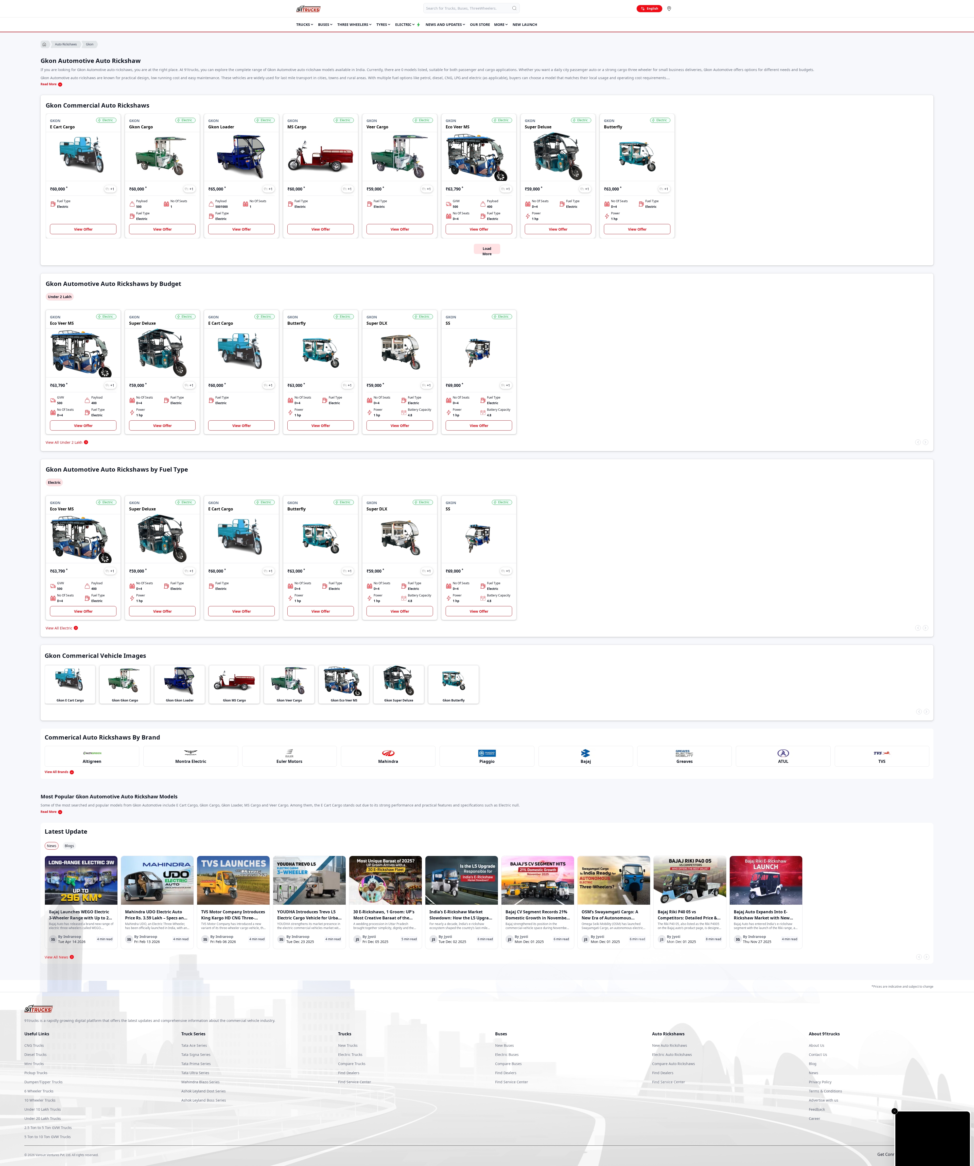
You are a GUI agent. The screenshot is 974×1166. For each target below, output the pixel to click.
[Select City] (670, 8)
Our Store (480, 24)
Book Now (947, 1156)
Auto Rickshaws (66, 44)
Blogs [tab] (69, 845)
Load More (487, 250)
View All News (56, 957)
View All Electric (59, 628)
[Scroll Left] (918, 442)
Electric (54, 482)
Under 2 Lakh (60, 296)
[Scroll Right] (925, 442)
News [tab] (51, 845)
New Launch (525, 24)
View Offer (83, 229)
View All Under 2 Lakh (64, 442)
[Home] (308, 8)
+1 (112, 188)
